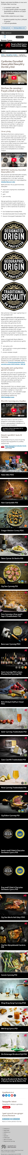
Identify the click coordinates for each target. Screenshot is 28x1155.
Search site (24, 51)
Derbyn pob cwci (6, 27)
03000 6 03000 (11, 1119)
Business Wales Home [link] (7, 41)
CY (5, 37)
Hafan (2, 55)
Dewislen (19, 37)
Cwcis (5, 1134)
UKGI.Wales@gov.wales (7, 397)
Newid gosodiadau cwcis (19, 27)
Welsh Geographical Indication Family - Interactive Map (15, 446)
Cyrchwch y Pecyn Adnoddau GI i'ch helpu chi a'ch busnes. (13, 429)
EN (5, 36)
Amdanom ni (6, 1128)
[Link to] (11, 249)
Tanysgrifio (6, 1107)
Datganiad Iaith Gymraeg (9, 1141)
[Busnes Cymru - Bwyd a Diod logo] (16, 45)
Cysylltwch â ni (7, 1132)
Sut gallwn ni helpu (11, 55)
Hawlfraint (6, 1135)
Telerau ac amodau (8, 1139)
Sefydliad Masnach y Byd (8, 182)
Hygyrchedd (6, 1130)
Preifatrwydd (6, 1137)
